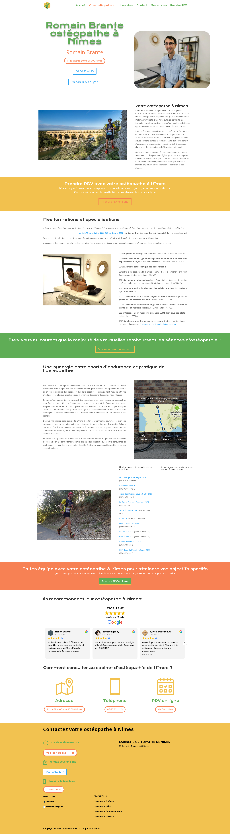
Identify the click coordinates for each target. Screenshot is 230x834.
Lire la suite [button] (100, 655)
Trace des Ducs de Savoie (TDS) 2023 (135, 494)
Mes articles (159, 5)
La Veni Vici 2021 (126, 531)
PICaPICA (123, 518)
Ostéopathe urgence (104, 816)
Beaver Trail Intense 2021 (130, 541)
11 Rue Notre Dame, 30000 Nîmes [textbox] (134, 746)
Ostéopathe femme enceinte (108, 811)
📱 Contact (48, 801)
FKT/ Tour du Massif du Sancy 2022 (134, 550)
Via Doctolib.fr (165, 709)
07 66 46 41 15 (115, 709)
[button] (185, 643)
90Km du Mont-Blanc (128, 510)
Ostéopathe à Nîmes (104, 801)
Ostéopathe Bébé (102, 806)
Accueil (80, 5)
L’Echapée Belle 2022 (128, 485)
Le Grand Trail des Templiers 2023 (134, 502)
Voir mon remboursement (115, 349)
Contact (142, 5)
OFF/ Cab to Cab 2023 (129, 523)
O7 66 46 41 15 (85, 71)
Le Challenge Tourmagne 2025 (132, 477)
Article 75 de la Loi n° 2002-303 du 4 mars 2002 (101, 233)
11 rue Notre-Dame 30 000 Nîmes (84, 60)
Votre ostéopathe (100, 5)
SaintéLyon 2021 (126, 536)
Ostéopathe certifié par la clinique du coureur (159, 324)
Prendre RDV (178, 5)
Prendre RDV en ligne (84, 82)
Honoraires (125, 5)
